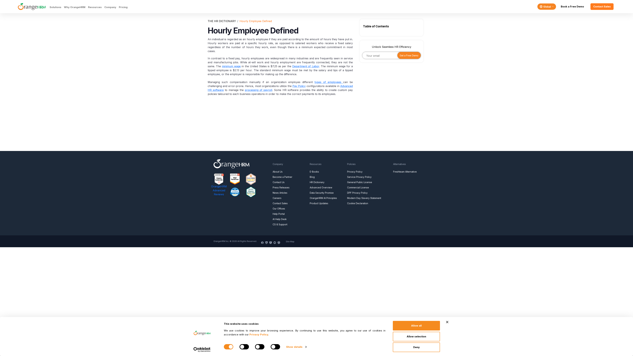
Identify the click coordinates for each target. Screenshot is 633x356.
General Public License (359, 182)
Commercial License (358, 187)
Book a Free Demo (572, 6)
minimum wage (231, 66)
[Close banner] (447, 322)
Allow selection (416, 336)
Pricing (123, 7)
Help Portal (279, 213)
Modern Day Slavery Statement (364, 198)
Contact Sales (602, 6)
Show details (294, 346)
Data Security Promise (322, 192)
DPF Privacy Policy (357, 192)
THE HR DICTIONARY (222, 21)
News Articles (280, 192)
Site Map (290, 241)
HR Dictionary (317, 182)
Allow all (416, 325)
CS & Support (280, 224)
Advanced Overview (321, 187)
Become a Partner (282, 177)
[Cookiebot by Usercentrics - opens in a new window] (202, 349)
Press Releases (281, 187)
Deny (416, 347)
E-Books (314, 171)
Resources (95, 7)
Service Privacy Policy (359, 177)
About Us (278, 171)
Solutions (55, 7)
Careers (277, 198)
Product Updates (319, 203)
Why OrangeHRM (74, 7)
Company (110, 7)
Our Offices (279, 208)
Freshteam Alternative (405, 171)
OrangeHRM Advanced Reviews (219, 190)
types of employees (329, 82)
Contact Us (279, 182)
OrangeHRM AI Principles (323, 198)
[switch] (244, 346)
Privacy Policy (354, 171)
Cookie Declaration (357, 203)
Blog (312, 177)
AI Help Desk (280, 219)
